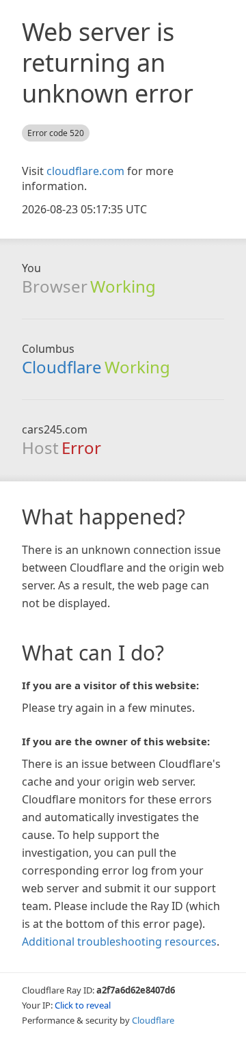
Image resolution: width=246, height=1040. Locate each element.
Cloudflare (62, 367)
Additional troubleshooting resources (119, 941)
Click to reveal (83, 1005)
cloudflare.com (85, 170)
